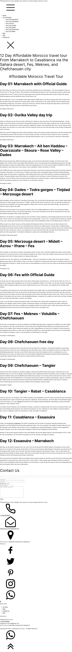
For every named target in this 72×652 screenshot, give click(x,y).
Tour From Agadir (11, 27)
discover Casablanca (14, 423)
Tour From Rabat (10, 31)
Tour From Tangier (11, 25)
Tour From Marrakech (12, 19)
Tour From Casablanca (12, 21)
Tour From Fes (10, 23)
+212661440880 (5, 515)
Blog (4, 33)
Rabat (20, 401)
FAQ (4, 35)
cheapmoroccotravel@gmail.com (9, 528)
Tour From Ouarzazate (12, 29)
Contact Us (6, 37)
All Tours (5, 607)
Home (4, 15)
